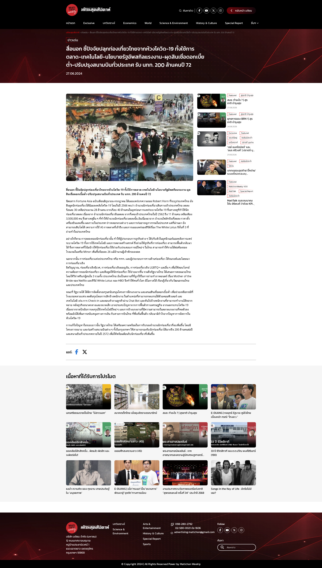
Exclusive (89, 23)
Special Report (234, 23)
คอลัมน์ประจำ (246, 137)
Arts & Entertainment (152, 526)
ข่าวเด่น (73, 40)
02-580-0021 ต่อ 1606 (188, 528)
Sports (147, 544)
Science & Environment (173, 23)
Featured (232, 95)
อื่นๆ (253, 23)
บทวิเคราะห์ (109, 23)
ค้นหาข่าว (188, 11)
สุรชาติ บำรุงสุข (247, 95)
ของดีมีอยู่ (233, 137)
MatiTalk (232, 191)
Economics (129, 23)
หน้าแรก (70, 23)
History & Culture (206, 23)
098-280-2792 (183, 524)
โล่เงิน (231, 165)
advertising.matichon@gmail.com (194, 532)
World (148, 23)
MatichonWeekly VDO (238, 186)
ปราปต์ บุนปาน (248, 142)
